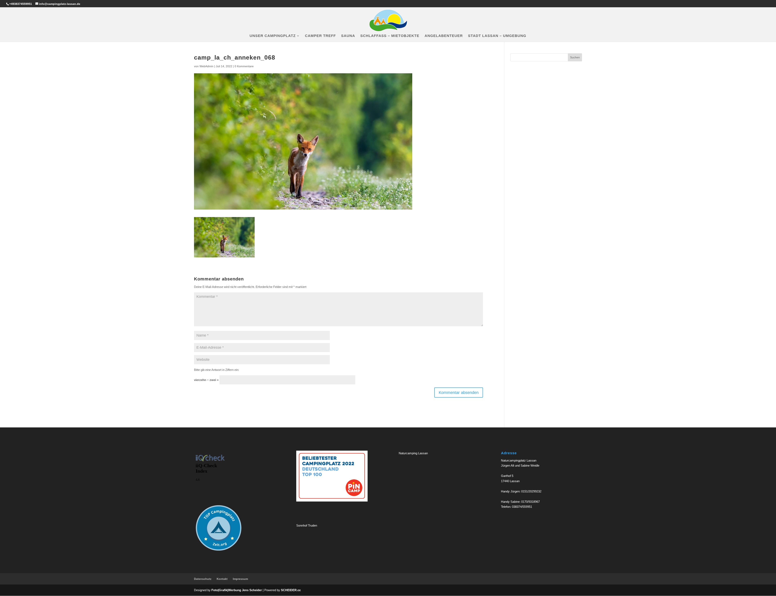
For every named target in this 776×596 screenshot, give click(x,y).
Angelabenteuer (444, 36)
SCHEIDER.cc (291, 590)
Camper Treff (320, 36)
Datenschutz (202, 578)
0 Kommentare (244, 66)
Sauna (348, 36)
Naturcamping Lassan (413, 453)
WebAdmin (206, 66)
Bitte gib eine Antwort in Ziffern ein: (216, 369)
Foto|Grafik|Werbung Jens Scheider (236, 590)
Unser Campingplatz (273, 36)
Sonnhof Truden (306, 525)
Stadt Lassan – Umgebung (497, 36)
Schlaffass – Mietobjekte (389, 36)
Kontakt (222, 578)
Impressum (240, 578)
